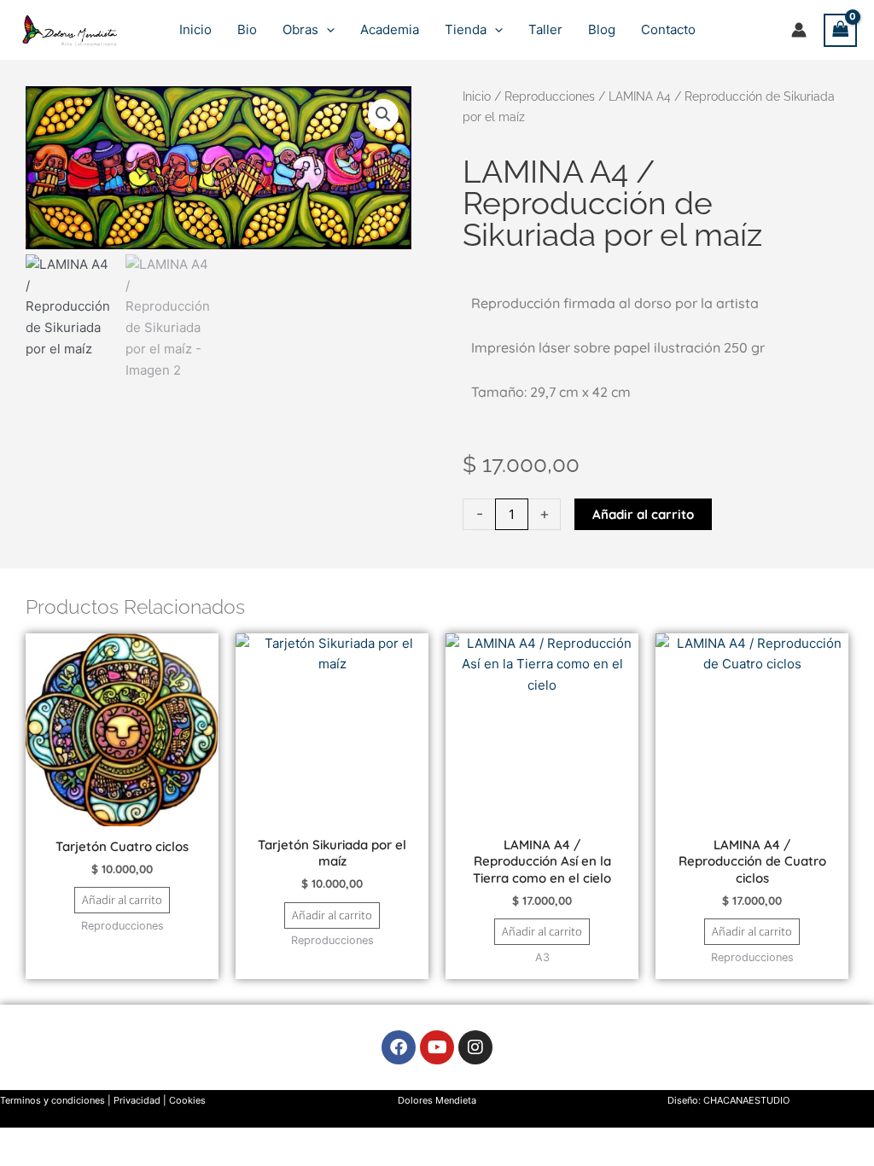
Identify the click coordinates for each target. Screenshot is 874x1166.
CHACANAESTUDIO (746, 1100)
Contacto (668, 29)
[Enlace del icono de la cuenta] (799, 30)
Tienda (466, 29)
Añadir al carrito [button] (122, 899)
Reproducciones (549, 96)
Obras (300, 29)
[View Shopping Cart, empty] (841, 30)
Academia (389, 29)
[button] (326, 30)
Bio (247, 29)
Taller (545, 29)
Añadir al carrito (643, 514)
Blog (601, 29)
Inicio (195, 29)
